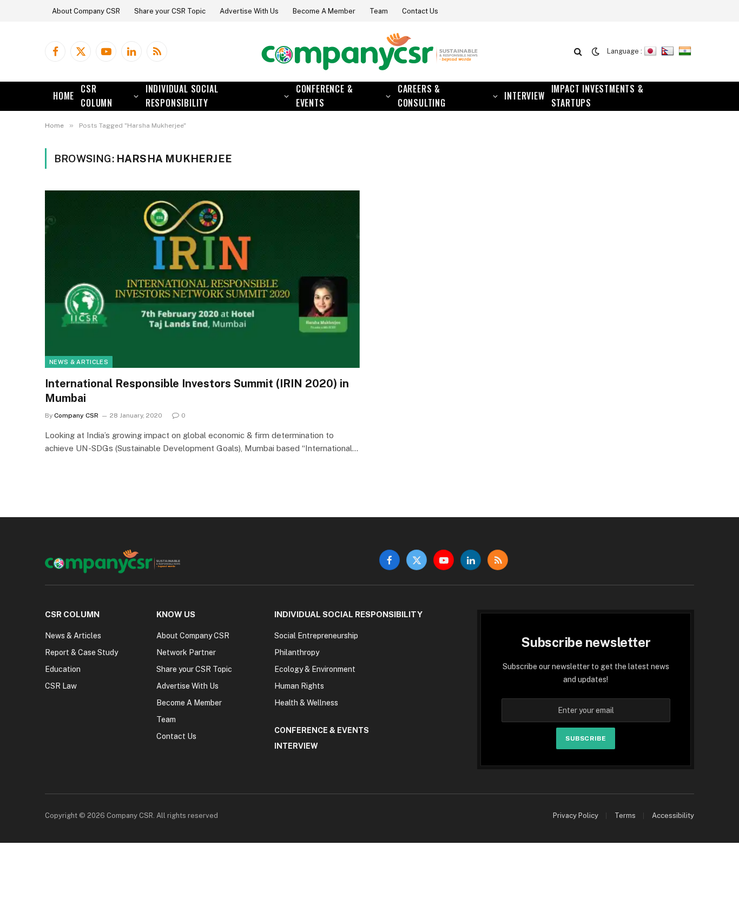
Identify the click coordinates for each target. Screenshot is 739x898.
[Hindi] (686, 51)
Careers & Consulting (422, 95)
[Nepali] (669, 51)
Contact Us (420, 11)
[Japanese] (651, 51)
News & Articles (78, 362)
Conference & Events (324, 95)
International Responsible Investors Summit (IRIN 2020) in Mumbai (197, 391)
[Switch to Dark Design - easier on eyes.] (595, 51)
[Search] (578, 51)
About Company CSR (86, 11)
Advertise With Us (249, 11)
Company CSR (76, 415)
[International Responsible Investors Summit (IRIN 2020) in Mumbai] (202, 278)
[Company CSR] (369, 52)
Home (63, 95)
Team (379, 11)
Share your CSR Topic (170, 11)
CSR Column (97, 95)
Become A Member (324, 11)
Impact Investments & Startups (597, 95)
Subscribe (585, 738)
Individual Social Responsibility (182, 95)
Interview (524, 95)
